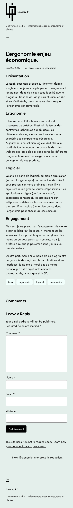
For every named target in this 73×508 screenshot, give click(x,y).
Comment (13, 333)
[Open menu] (8, 37)
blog (10, 282)
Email (10, 394)
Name (11, 377)
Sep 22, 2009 (13, 68)
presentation (56, 282)
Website (11, 411)
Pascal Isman (34, 68)
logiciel (40, 282)
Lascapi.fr (23, 11)
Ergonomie (50, 68)
